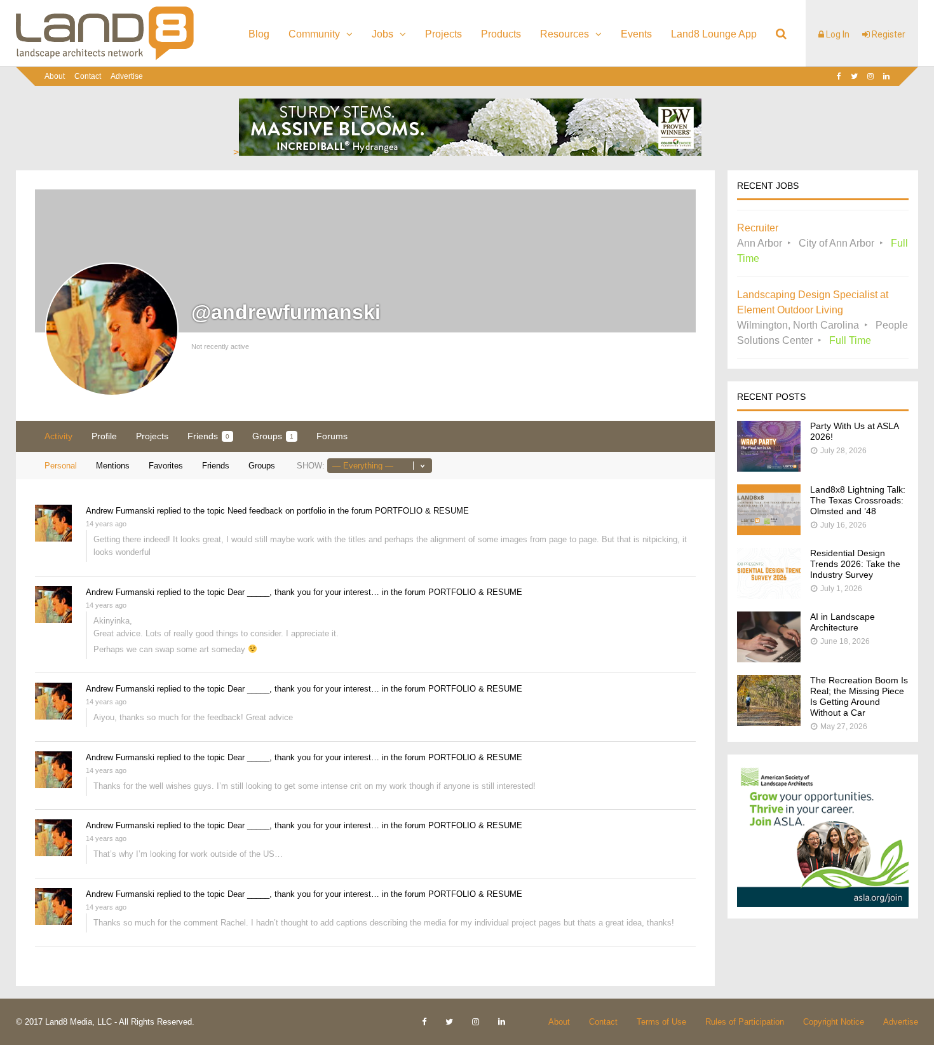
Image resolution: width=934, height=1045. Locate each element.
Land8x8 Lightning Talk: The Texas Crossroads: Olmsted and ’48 (857, 500)
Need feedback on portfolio (276, 511)
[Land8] (105, 57)
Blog (258, 34)
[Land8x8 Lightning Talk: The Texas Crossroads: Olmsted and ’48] (769, 531)
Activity (58, 436)
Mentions (113, 465)
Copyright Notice (833, 1022)
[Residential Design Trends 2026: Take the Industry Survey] (769, 595)
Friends (208, 436)
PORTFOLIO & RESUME (422, 511)
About (54, 76)
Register (887, 34)
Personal (60, 465)
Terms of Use (661, 1022)
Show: (311, 465)
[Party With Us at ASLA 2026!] (769, 468)
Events (636, 34)
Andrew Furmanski (120, 511)
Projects (443, 34)
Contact (87, 76)
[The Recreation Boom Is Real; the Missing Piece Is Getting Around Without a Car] (769, 722)
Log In (836, 34)
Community (314, 34)
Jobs (382, 34)
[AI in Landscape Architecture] (769, 658)
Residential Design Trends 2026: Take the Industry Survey (855, 564)
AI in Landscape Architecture (842, 621)
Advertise (127, 76)
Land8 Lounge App (714, 34)
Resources (564, 34)
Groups (273, 436)
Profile (104, 436)
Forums (332, 436)
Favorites (166, 465)
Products (501, 34)
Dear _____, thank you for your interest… (303, 592)
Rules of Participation (744, 1022)
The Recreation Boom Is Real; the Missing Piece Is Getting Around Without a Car (859, 696)
